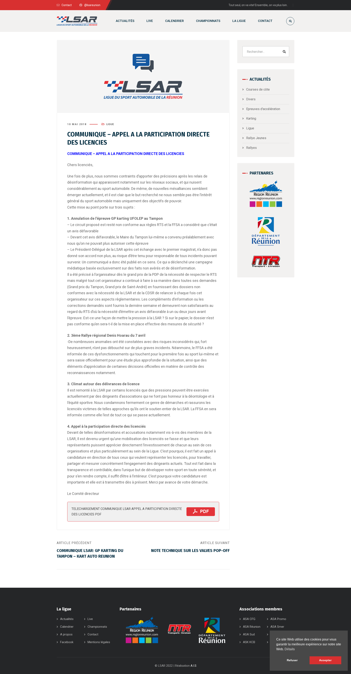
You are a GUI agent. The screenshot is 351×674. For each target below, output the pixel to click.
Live (90, 619)
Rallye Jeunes (256, 138)
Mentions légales (99, 642)
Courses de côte (258, 89)
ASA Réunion (251, 627)
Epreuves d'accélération (263, 109)
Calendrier (67, 627)
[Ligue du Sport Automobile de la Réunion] (77, 21)
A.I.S (193, 666)
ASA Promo (278, 619)
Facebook (66, 642)
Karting (251, 118)
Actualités (67, 619)
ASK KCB (249, 642)
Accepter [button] (325, 660)
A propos (66, 634)
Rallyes (251, 148)
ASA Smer (277, 627)
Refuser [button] (292, 660)
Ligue (110, 124)
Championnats (97, 627)
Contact (93, 634)
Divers (251, 99)
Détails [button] (290, 649)
